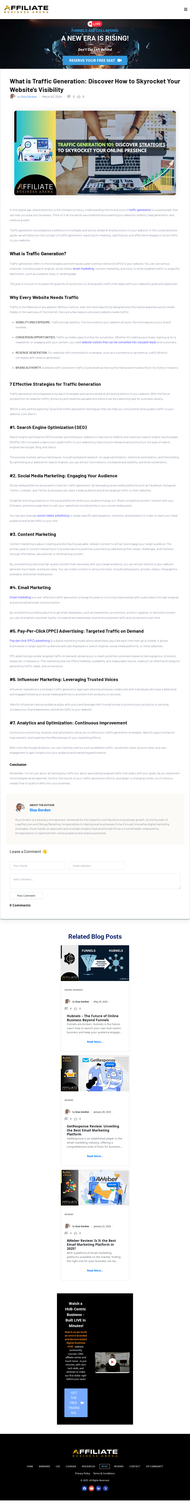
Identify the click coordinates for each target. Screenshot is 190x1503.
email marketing (83, 268)
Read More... (95, 1041)
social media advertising (53, 515)
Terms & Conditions (104, 1473)
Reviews (69, 1100)
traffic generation (140, 210)
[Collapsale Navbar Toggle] (186, 9)
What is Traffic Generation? (38, 253)
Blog (105, 1466)
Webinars (44, 1466)
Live (58, 1466)
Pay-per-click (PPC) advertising (30, 641)
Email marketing (20, 597)
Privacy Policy (82, 1473)
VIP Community (154, 1466)
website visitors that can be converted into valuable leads (119, 342)
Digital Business (74, 989)
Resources (88, 1466)
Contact (134, 1466)
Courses (71, 1466)
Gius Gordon (40, 809)
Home (30, 1466)
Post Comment (26, 895)
